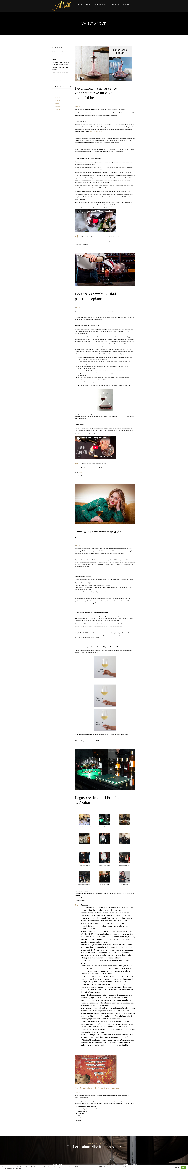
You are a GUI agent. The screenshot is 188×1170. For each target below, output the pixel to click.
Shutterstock (80, 472)
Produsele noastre (101, 4)
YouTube (57, 100)
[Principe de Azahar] (61, 5)
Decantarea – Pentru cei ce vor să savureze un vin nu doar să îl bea (96, 93)
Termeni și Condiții (59, 1164)
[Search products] (135, 4)
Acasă (80, 4)
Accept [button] (183, 1167)
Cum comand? (60, 1163)
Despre (88, 4)
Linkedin (57, 109)
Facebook (58, 106)
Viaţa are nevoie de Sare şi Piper (60, 72)
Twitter (57, 103)
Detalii (108, 1166)
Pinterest (57, 97)
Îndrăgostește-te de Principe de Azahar (97, 1088)
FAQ (52, 1163)
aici (96, 368)
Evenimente (115, 4)
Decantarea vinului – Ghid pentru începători (95, 296)
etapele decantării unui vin (96, 131)
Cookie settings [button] (176, 1167)
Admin (78, 106)
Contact (126, 4)
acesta (88, 333)
